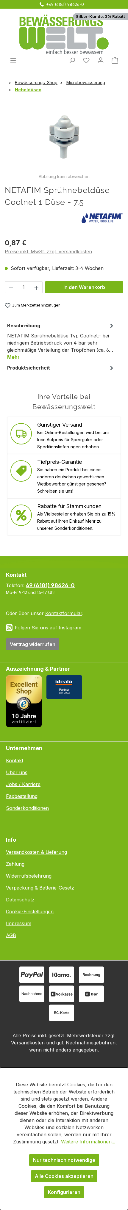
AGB (11, 935)
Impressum (18, 923)
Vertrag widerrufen (32, 644)
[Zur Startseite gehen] (64, 34)
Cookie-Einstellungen (30, 911)
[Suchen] (72, 60)
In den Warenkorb (84, 287)
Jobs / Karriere (23, 784)
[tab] (61, 341)
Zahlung (15, 864)
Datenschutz (20, 900)
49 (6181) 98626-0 (50, 585)
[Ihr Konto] (100, 60)
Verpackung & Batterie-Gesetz (40, 888)
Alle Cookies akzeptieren (64, 1176)
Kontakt (14, 760)
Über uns (16, 772)
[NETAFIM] (102, 218)
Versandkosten (28, 1043)
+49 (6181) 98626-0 (65, 4)
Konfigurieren (64, 1192)
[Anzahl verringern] (11, 287)
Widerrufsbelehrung (28, 876)
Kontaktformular (63, 613)
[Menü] (13, 60)
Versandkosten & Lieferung (36, 852)
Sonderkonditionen (27, 808)
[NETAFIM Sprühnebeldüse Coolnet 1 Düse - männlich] (63, 139)
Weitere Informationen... (88, 1142)
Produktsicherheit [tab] (28, 368)
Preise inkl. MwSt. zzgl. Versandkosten (48, 251)
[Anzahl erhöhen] (36, 287)
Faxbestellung (22, 796)
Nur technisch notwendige (64, 1160)
